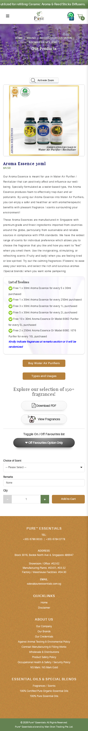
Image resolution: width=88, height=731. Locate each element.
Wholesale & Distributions (44, 652)
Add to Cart (68, 498)
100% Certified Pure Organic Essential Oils (44, 690)
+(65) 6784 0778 (55, 539)
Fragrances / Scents (44, 685)
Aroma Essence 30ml (43, 42)
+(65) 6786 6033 (32, 539)
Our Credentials (44, 636)
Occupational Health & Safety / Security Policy (44, 662)
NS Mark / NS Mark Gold (44, 667)
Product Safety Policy (44, 657)
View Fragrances (49, 419)
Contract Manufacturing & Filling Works (44, 646)
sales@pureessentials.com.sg (44, 583)
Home (19, 38)
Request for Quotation (56, 38)
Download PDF (46, 405)
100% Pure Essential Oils (44, 696)
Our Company (44, 626)
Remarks (8, 476)
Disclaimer (44, 607)
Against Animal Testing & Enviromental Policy (44, 641)
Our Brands (44, 631)
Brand (31, 38)
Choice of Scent (12, 460)
